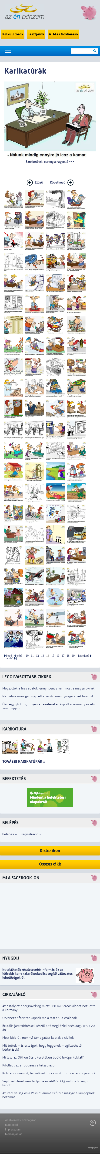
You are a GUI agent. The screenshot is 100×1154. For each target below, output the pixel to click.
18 (68, 656)
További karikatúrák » (24, 761)
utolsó (10, 658)
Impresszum (12, 1129)
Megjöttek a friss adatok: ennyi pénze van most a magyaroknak (48, 688)
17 (63, 656)
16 (58, 656)
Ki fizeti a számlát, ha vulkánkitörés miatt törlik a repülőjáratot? (48, 1073)
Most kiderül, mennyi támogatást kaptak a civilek (38, 1038)
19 (73, 656)
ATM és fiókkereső (63, 34)
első (9, 656)
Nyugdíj (10, 958)
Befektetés (14, 778)
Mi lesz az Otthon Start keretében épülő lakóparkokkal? (43, 1057)
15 (52, 656)
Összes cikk (50, 864)
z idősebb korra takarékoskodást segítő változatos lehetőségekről (37, 974)
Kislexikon (50, 850)
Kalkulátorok (12, 34)
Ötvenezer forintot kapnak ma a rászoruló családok (39, 1018)
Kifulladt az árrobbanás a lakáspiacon (29, 1065)
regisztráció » (31, 834)
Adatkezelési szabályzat (20, 1120)
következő (83, 656)
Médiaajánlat (13, 1134)
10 (27, 656)
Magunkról (12, 1125)
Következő (57, 182)
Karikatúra (14, 729)
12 (37, 656)
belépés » (9, 834)
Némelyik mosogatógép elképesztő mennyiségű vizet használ (47, 696)
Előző (39, 182)
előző (19, 656)
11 (32, 656)
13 (42, 656)
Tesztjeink (36, 34)
